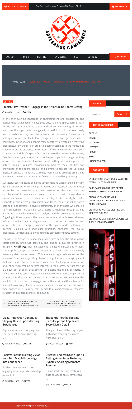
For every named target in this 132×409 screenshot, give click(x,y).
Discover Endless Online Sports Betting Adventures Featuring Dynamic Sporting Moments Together (65, 360)
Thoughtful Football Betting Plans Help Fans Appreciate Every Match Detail (62, 321)
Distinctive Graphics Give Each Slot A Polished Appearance (108, 220)
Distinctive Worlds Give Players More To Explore (107, 211)
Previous (91, 6)
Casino (10, 57)
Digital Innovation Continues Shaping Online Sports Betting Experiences (20, 321)
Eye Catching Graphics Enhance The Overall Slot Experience (108, 180)
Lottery (92, 57)
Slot (77, 57)
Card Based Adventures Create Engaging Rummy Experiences (106, 190)
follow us (121, 6)
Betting (42, 57)
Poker (25, 57)
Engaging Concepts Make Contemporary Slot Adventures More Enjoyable (107, 200)
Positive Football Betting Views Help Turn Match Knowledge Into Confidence (21, 358)
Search (121, 56)
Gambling (60, 57)
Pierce (28, 112)
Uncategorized (97, 161)
